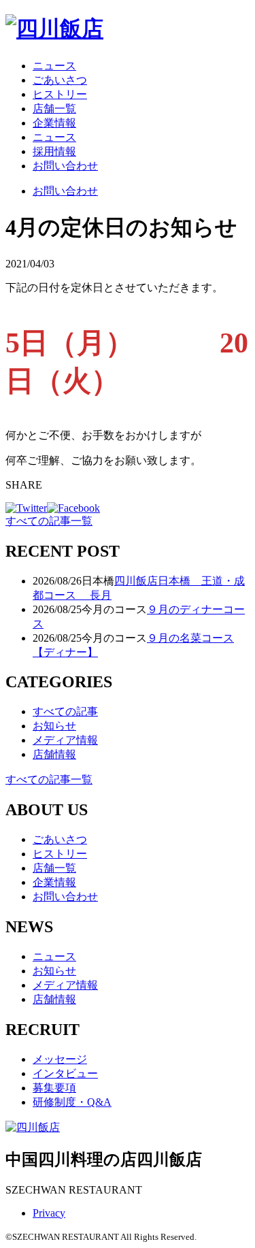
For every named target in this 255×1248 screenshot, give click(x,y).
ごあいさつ (60, 80)
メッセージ (60, 1059)
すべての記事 (65, 711)
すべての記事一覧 (48, 521)
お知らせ (54, 726)
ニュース (54, 65)
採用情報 (54, 151)
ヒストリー (60, 94)
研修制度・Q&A (72, 1102)
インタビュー (65, 1073)
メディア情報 (65, 740)
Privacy (49, 1213)
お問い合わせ (65, 165)
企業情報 (54, 123)
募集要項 (54, 1088)
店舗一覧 (54, 108)
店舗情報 (54, 754)
